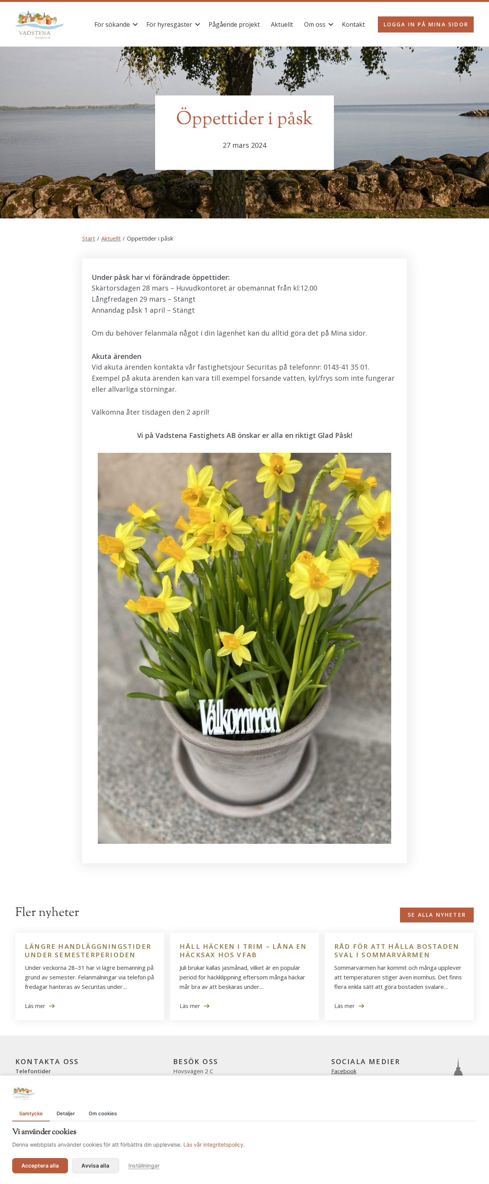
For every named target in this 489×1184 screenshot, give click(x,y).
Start (88, 238)
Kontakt (353, 24)
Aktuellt (282, 24)
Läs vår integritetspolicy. (214, 1144)
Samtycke (31, 1113)
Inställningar (143, 1165)
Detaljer (66, 1113)
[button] (135, 24)
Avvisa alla (95, 1165)
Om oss (314, 24)
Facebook (343, 1071)
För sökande (112, 24)
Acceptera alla (40, 1165)
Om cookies (103, 1113)
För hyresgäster (169, 24)
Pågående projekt (234, 24)
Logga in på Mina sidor (426, 24)
